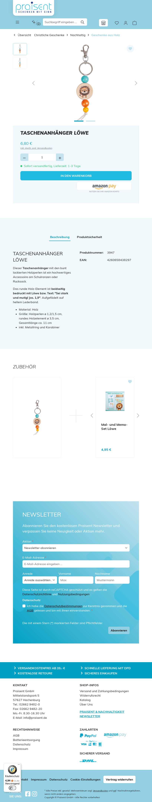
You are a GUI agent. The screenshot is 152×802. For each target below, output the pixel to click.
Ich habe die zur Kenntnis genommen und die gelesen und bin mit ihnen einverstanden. (77, 608)
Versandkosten (100, 790)
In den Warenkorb (76, 176)
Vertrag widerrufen (119, 779)
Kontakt (22, 779)
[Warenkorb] (134, 22)
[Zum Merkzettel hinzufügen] (130, 48)
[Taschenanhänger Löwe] (85, 83)
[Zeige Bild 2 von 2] (90, 121)
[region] (76, 83)
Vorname (65, 573)
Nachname (102, 573)
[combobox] (61, 22)
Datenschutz (21, 744)
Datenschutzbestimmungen (63, 606)
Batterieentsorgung (26, 740)
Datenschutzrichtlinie (37, 594)
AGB (30, 610)
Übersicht (24, 35)
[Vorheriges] (33, 83)
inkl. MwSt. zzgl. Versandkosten (36, 148)
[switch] (12, 788)
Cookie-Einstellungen (85, 779)
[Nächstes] (136, 83)
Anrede (27, 573)
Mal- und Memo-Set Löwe (114, 427)
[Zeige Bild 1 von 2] (78, 121)
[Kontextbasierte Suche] (36, 22)
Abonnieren (119, 630)
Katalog (85, 700)
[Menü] (17, 22)
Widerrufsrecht (90, 695)
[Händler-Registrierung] (103, 22)
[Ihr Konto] (125, 22)
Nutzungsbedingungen (74, 594)
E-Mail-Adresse (34, 557)
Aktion (27, 541)
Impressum (20, 749)
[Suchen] (82, 22)
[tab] (59, 237)
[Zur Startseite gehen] (33, 7)
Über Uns (86, 704)
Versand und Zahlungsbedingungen (104, 691)
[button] (104, 186)
